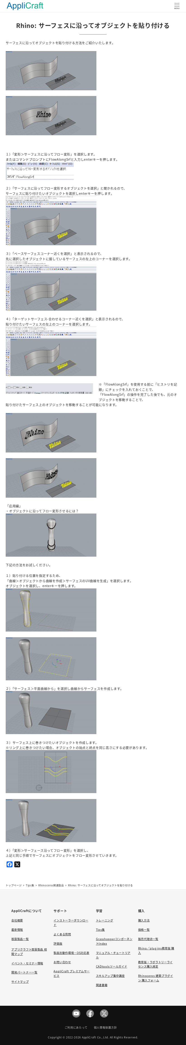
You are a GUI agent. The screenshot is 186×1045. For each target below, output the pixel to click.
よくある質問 (62, 934)
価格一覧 (144, 930)
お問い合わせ (62, 962)
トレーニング (104, 920)
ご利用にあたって (76, 1027)
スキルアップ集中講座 (110, 976)
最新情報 (17, 930)
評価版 (58, 944)
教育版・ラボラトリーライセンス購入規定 (155, 964)
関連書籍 (102, 985)
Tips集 (100, 930)
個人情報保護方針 (105, 1027)
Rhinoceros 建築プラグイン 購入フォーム (155, 978)
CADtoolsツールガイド (111, 966)
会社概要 (17, 920)
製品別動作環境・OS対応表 (71, 953)
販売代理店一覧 (148, 939)
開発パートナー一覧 (24, 972)
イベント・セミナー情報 (27, 963)
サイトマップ (20, 982)
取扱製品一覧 (20, 939)
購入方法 (144, 920)
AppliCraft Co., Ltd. (95, 1037)
